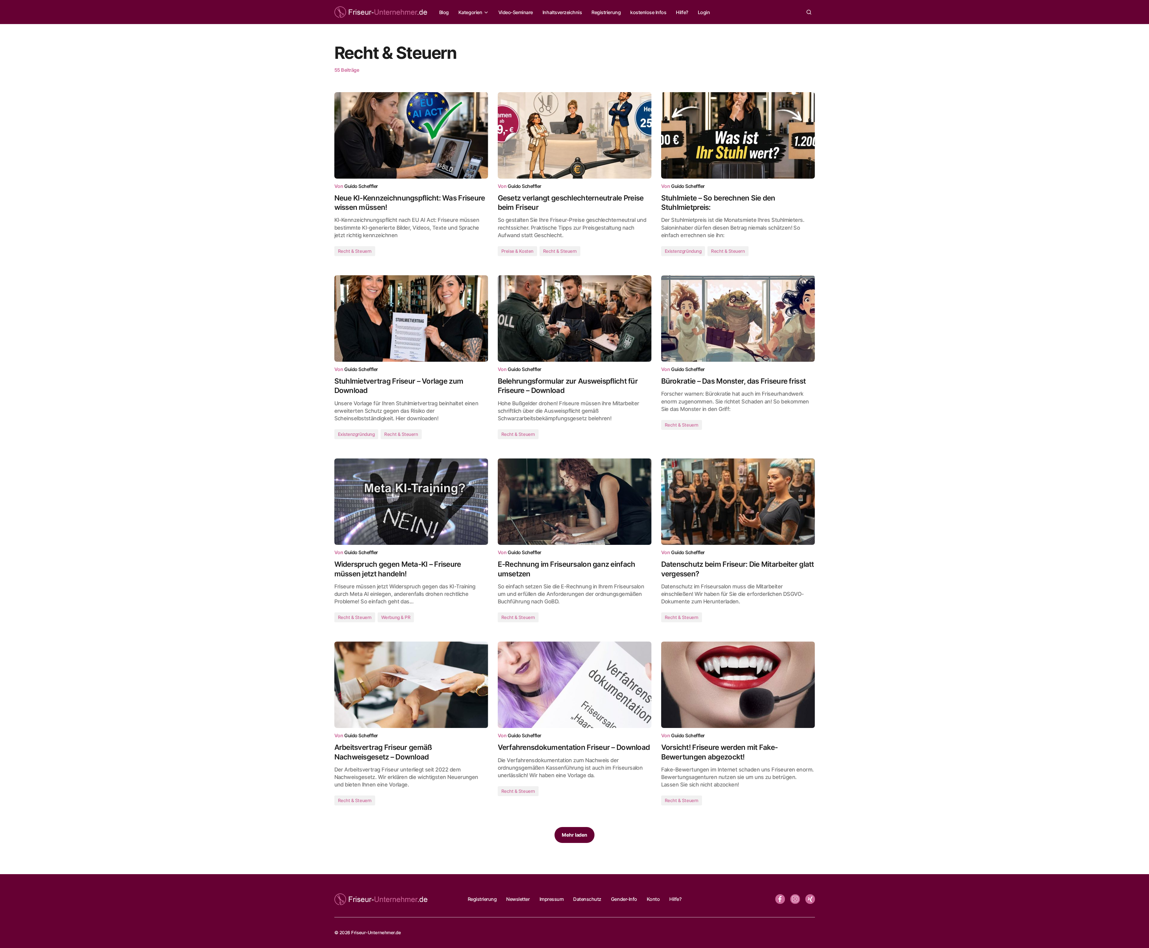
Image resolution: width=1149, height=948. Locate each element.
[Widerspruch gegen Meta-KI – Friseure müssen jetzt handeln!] (411, 501)
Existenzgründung (683, 251)
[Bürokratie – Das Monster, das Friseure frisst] (738, 318)
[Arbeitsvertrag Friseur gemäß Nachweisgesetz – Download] (411, 685)
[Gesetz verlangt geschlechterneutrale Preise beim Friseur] (575, 135)
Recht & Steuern (355, 251)
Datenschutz (587, 899)
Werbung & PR (396, 617)
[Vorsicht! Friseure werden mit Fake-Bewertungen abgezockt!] (738, 685)
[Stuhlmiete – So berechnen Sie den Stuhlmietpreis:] (738, 135)
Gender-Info (624, 899)
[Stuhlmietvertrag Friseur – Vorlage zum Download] (411, 318)
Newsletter (518, 899)
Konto (653, 899)
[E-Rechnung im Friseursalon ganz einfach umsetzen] (575, 501)
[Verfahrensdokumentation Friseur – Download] (575, 685)
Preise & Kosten (517, 251)
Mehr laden (574, 835)
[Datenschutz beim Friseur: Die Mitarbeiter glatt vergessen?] (738, 501)
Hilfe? (675, 899)
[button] (809, 12)
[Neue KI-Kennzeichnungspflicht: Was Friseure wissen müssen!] (411, 135)
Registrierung (482, 899)
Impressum (552, 899)
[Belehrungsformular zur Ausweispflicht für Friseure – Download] (575, 318)
